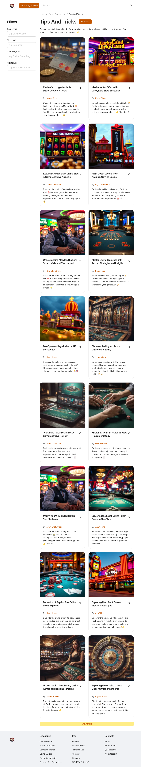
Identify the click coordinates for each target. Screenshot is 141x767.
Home (42, 14)
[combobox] (86, 5)
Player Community (56, 14)
